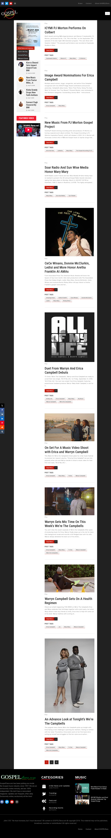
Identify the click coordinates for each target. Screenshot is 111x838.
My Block (80, 398)
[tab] (26, 48)
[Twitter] (6, 3)
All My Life (49, 398)
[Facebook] (2, 3)
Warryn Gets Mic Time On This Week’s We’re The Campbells (65, 524)
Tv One (70, 550)
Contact (89, 3)
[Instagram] (14, 3)
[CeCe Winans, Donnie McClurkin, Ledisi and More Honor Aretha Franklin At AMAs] (69, 232)
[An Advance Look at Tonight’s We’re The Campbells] (69, 675)
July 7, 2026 (31, 98)
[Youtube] (10, 3)
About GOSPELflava (102, 3)
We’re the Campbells (65, 401)
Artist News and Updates (25, 48)
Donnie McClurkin (86, 297)
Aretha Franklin (63, 297)
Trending (52, 793)
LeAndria (60, 150)
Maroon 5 (63, 58)
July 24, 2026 (31, 73)
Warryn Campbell (51, 401)
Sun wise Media (60, 195)
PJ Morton (82, 58)
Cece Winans (74, 297)
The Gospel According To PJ (84, 150)
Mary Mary (73, 58)
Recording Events (56, 808)
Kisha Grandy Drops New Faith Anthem (32, 92)
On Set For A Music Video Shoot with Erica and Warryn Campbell (66, 450)
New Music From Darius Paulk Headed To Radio (99, 788)
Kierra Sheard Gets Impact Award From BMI (32, 66)
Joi (59, 627)
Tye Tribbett (72, 195)
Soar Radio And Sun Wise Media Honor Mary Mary (66, 169)
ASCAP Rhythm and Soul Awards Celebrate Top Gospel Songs (99, 799)
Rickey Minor (66, 300)
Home (80, 3)
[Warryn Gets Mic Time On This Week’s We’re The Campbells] (69, 501)
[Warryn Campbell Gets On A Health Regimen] (69, 578)
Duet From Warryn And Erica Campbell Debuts (64, 370)
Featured (52, 800)
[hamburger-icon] (107, 13)
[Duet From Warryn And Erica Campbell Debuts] (69, 337)
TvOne (70, 475)
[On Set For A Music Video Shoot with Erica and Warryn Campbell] (69, 427)
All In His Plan (50, 150)
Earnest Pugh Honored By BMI (32, 105)
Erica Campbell (50, 105)
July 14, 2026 (31, 85)
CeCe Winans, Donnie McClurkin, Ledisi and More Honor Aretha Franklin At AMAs (67, 267)
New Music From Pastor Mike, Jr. (31, 80)
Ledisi (48, 300)
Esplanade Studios (51, 58)
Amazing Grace (50, 297)
